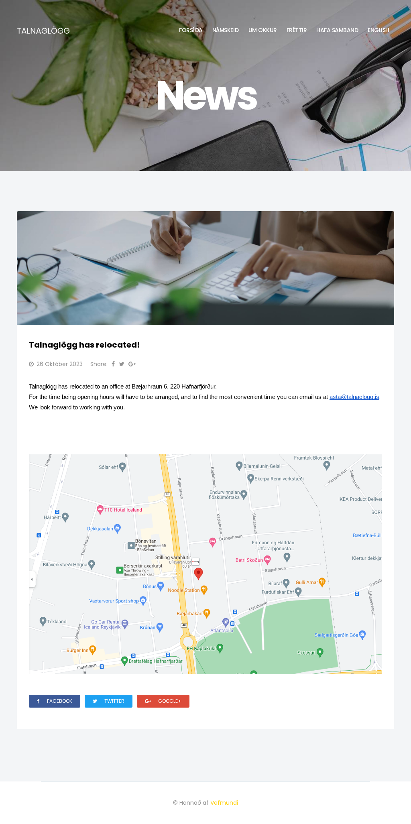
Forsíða (191, 30)
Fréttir (297, 30)
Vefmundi (224, 803)
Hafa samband (337, 30)
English (378, 30)
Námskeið (225, 30)
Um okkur (262, 30)
